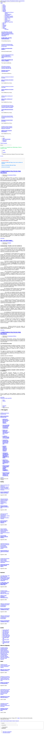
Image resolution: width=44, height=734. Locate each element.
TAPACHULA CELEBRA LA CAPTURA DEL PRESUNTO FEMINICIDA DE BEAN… (6, 455)
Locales (4, 9)
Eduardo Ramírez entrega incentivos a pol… (4, 506)
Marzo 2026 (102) (6, 634)
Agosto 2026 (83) (6, 629)
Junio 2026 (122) (6, 631)
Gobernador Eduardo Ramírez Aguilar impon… (4, 565)
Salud (4, 27)
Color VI (17, 720)
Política (4, 7)
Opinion (4, 11)
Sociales (4, 26)
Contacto (4, 28)
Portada (4, 5)
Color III (7, 720)
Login (1, 2)
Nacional (4, 10)
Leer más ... (2, 238)
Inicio (4, 4)
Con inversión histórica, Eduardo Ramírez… (4, 536)
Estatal (4, 8)
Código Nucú (7, 15)
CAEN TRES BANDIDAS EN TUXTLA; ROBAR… (7, 60)
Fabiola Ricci (5, 650)
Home (4, 150)
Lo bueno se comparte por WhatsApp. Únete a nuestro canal (11, 148)
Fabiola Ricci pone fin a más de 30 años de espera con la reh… (6, 442)
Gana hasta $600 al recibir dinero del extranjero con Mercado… (6, 427)
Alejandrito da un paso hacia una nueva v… (5, 697)
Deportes (4, 25)
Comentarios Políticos (12, 175)
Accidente (2, 647)
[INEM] (1, 477)
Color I (1, 720)
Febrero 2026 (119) (6, 635)
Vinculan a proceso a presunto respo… (5, 71)
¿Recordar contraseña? (7, 731)
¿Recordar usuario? (6, 732)
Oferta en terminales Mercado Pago (9, 165)
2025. (19, 718)
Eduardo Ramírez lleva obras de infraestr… (4, 521)
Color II (4, 720)
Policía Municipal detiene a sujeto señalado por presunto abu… (6, 474)
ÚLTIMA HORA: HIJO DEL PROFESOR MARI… (6, 38)
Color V (14, 720)
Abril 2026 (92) (5, 633)
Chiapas (6, 647)
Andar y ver (7, 20)
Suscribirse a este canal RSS (6, 398)
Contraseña (3, 725)
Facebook (5, 143)
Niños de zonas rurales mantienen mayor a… (5, 670)
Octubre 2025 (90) (6, 641)
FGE (1, 651)
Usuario (2, 723)
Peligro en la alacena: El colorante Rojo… (4, 683)
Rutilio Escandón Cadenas (4, 656)
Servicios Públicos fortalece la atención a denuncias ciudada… (5, 448)
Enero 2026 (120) (6, 636)
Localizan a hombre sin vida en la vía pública (6, 437)
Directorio (6, 29)
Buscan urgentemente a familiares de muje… (4, 609)
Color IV (10, 720)
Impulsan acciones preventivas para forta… (4, 709)
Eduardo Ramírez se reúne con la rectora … (4, 551)
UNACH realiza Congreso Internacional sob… (4, 596)
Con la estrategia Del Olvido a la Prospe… (4, 492)
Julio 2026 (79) (5, 630)
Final (4, 406)
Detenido (6, 648)
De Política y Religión (9, 16)
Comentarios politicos (9, 17)
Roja (3, 24)
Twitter (1, 143)
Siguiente (4, 405)
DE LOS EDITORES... (6, 240)
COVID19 (2, 648)
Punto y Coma (7, 18)
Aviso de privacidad (6, 139)
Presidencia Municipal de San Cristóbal (4, 653)
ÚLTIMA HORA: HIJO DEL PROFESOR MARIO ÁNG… (4, 583)
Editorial (4, 22)
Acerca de (4, 140)
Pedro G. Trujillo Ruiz (9, 21)
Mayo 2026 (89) (6, 632)
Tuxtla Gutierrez (3, 659)
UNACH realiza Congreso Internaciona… (6, 131)
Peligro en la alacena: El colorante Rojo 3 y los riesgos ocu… (6, 432)
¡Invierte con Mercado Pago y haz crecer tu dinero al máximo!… (6, 421)
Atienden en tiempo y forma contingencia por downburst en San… (6, 461)
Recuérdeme (5, 727)
